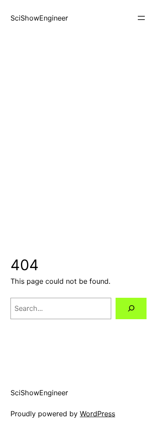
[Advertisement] (78, 146)
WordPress (97, 413)
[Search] (131, 308)
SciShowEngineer (39, 18)
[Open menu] (141, 18)
